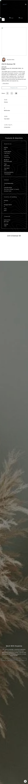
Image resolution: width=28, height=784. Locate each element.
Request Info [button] (14, 87)
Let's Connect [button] (14, 659)
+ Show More (5, 83)
